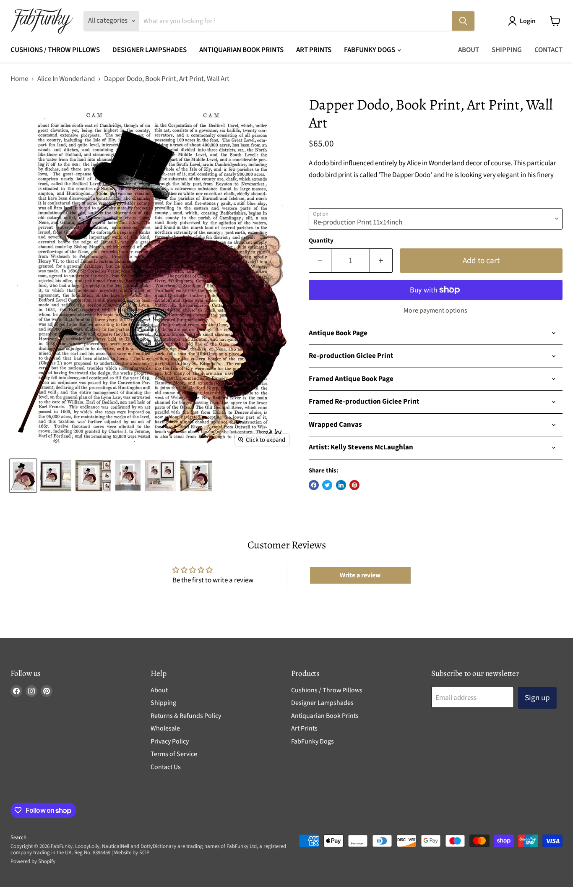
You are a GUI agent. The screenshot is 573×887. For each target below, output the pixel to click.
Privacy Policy (170, 741)
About (468, 50)
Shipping (507, 50)
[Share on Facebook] (314, 485)
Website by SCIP (131, 852)
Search (18, 837)
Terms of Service (174, 754)
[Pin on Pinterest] (354, 485)
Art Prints (313, 50)
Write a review (360, 575)
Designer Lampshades (149, 50)
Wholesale (165, 728)
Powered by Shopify (32, 861)
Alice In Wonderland (66, 79)
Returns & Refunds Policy (186, 715)
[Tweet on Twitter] (327, 485)
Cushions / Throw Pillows (55, 50)
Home (19, 79)
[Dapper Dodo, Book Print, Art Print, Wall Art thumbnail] (55, 475)
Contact (548, 50)
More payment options (435, 310)
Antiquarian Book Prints (241, 50)
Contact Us (166, 767)
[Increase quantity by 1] (381, 260)
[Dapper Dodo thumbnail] (23, 475)
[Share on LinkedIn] (341, 485)
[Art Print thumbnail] (93, 475)
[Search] (463, 21)
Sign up (537, 698)
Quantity (321, 240)
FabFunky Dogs (370, 50)
